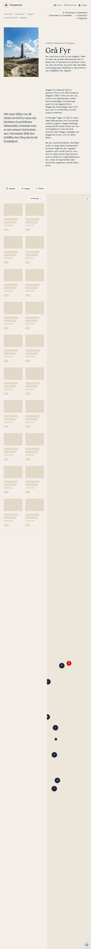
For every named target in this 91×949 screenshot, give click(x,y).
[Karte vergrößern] (51, 199)
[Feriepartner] (13, 5)
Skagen (31, 14)
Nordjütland (19, 14)
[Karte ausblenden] (87, 199)
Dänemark (8, 14)
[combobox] (36, 199)
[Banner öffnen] (87, 945)
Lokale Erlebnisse (10, 18)
